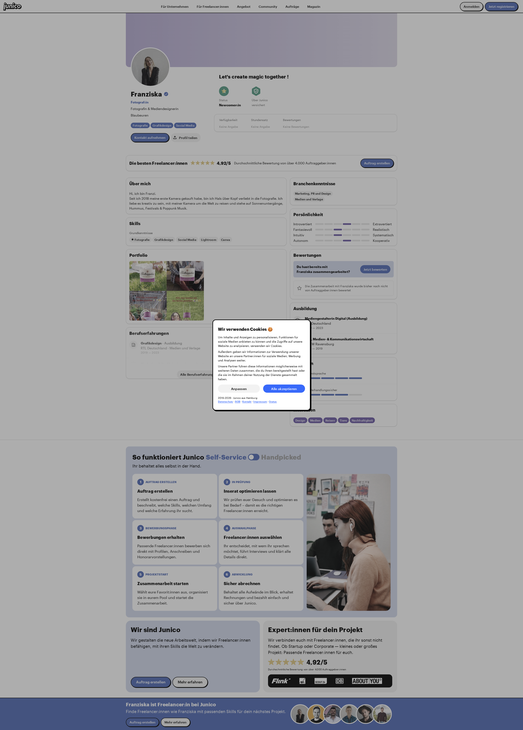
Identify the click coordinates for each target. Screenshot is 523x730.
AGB (237, 401)
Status (273, 401)
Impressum (260, 401)
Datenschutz (225, 401)
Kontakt (246, 401)
